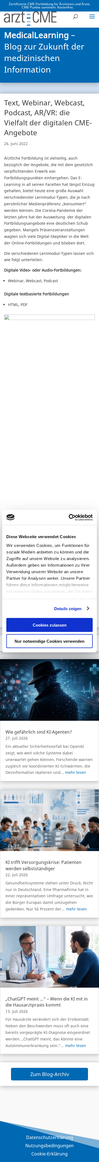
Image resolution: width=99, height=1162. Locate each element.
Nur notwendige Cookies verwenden (49, 641)
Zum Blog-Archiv (49, 1074)
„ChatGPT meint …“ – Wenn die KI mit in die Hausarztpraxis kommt (47, 1002)
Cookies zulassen (50, 625)
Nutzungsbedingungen (49, 1146)
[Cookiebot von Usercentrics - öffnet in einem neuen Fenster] (70, 517)
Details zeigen (67, 608)
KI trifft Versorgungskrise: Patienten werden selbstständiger (43, 865)
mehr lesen (75, 772)
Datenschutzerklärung (49, 1137)
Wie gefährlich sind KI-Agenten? (39, 732)
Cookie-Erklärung (49, 1154)
